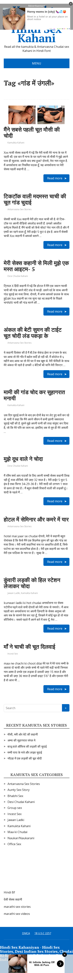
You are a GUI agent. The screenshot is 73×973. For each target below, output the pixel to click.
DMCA (26, 933)
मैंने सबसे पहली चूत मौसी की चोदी (32, 132)
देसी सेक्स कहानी (13, 899)
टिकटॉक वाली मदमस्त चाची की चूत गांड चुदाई (35, 199)
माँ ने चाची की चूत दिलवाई (29, 646)
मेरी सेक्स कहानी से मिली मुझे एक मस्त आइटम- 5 (36, 266)
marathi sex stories (17, 907)
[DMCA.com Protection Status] (32, 872)
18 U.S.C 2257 (42, 933)
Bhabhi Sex (15, 796)
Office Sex (14, 844)
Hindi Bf (9, 892)
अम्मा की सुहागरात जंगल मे (21, 740)
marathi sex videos (17, 914)
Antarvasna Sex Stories (19, 209)
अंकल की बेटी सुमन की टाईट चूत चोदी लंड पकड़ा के (33, 333)
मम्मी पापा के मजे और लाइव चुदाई (24, 752)
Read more (54, 178)
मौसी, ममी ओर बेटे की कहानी (22, 734)
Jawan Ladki (13, 593)
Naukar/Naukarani (20, 838)
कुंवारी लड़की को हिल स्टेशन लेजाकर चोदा (32, 583)
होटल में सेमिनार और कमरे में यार (36, 519)
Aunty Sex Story (18, 790)
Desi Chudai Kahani (17, 276)
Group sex (14, 808)
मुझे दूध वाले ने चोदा (23, 459)
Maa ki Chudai (17, 832)
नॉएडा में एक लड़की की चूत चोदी (24, 758)
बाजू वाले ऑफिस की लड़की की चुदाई (27, 746)
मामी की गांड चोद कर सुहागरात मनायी (34, 395)
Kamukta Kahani (15, 142)
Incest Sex (12, 653)
